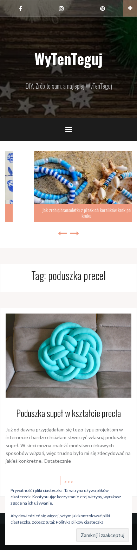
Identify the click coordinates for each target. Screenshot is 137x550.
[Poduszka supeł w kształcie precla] (68, 355)
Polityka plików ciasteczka (80, 522)
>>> (68, 482)
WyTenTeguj (68, 58)
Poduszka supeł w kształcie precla (68, 413)
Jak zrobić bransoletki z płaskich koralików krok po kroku (69, 212)
